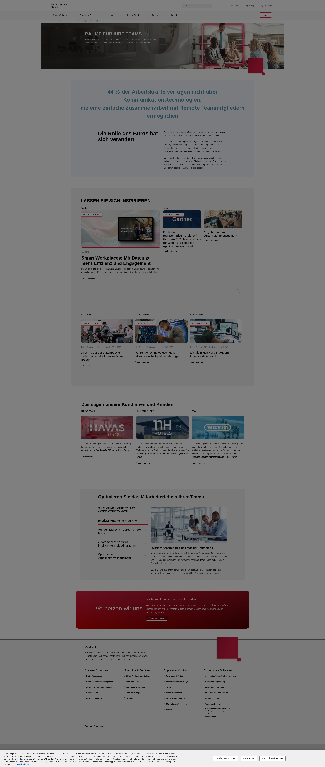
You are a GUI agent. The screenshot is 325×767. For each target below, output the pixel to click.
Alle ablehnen (249, 758)
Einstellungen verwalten (225, 758)
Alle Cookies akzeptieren (272, 758)
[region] (162, 758)
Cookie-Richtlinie (23, 764)
